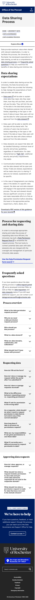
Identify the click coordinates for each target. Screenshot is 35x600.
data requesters (20, 290)
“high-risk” (20, 154)
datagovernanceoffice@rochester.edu (16, 297)
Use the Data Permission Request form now (16, 260)
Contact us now (16, 566)
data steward (22, 119)
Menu (31, 10)
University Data (14, 31)
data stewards (7, 292)
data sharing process (9, 62)
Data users (8, 96)
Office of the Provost (12, 10)
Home (4, 31)
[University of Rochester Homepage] (9, 3)
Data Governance (10, 34)
